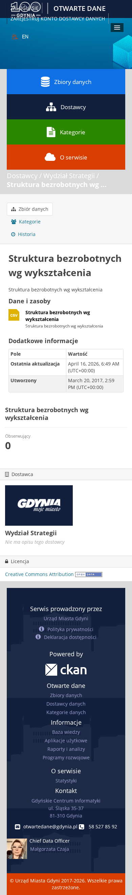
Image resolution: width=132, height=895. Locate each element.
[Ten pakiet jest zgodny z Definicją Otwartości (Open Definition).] (88, 574)
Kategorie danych (66, 712)
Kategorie (72, 132)
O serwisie (73, 157)
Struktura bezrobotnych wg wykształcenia (57, 315)
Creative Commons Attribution (39, 574)
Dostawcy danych (66, 703)
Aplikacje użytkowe (66, 740)
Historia (26, 234)
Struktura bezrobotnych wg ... (57, 184)
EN (25, 36)
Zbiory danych (72, 82)
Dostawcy (73, 107)
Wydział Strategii (69, 175)
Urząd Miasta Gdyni (66, 618)
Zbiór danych (32, 209)
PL (15, 36)
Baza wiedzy (66, 732)
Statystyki (66, 780)
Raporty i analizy (66, 749)
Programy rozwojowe (66, 757)
